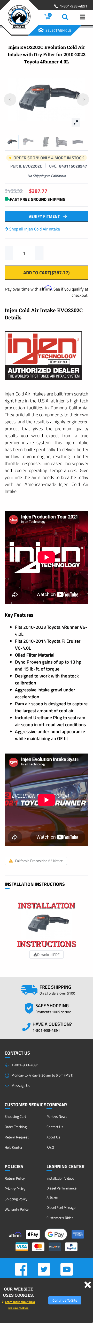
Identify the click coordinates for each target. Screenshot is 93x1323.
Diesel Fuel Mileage (61, 1207)
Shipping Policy (16, 1199)
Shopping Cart (15, 1116)
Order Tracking (16, 1126)
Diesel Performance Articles (61, 1192)
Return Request (17, 1137)
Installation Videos (60, 1178)
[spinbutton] (24, 253)
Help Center (13, 1147)
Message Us (20, 1085)
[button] (9, 253)
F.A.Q (50, 1147)
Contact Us (55, 1126)
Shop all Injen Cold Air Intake (34, 229)
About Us (53, 1137)
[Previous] (10, 99)
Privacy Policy (15, 1188)
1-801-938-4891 (73, 6)
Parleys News (57, 1116)
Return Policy (15, 1178)
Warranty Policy (17, 1209)
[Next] (83, 99)
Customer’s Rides (60, 1217)
